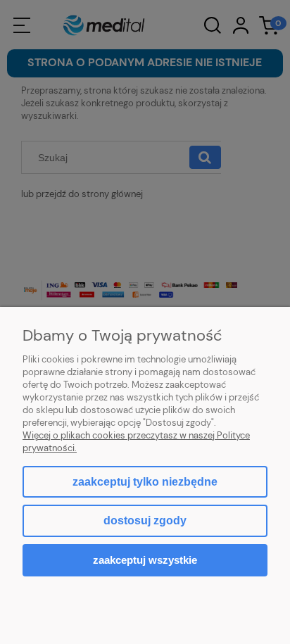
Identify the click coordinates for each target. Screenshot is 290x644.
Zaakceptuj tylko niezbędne (145, 482)
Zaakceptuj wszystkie (145, 560)
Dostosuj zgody (145, 520)
